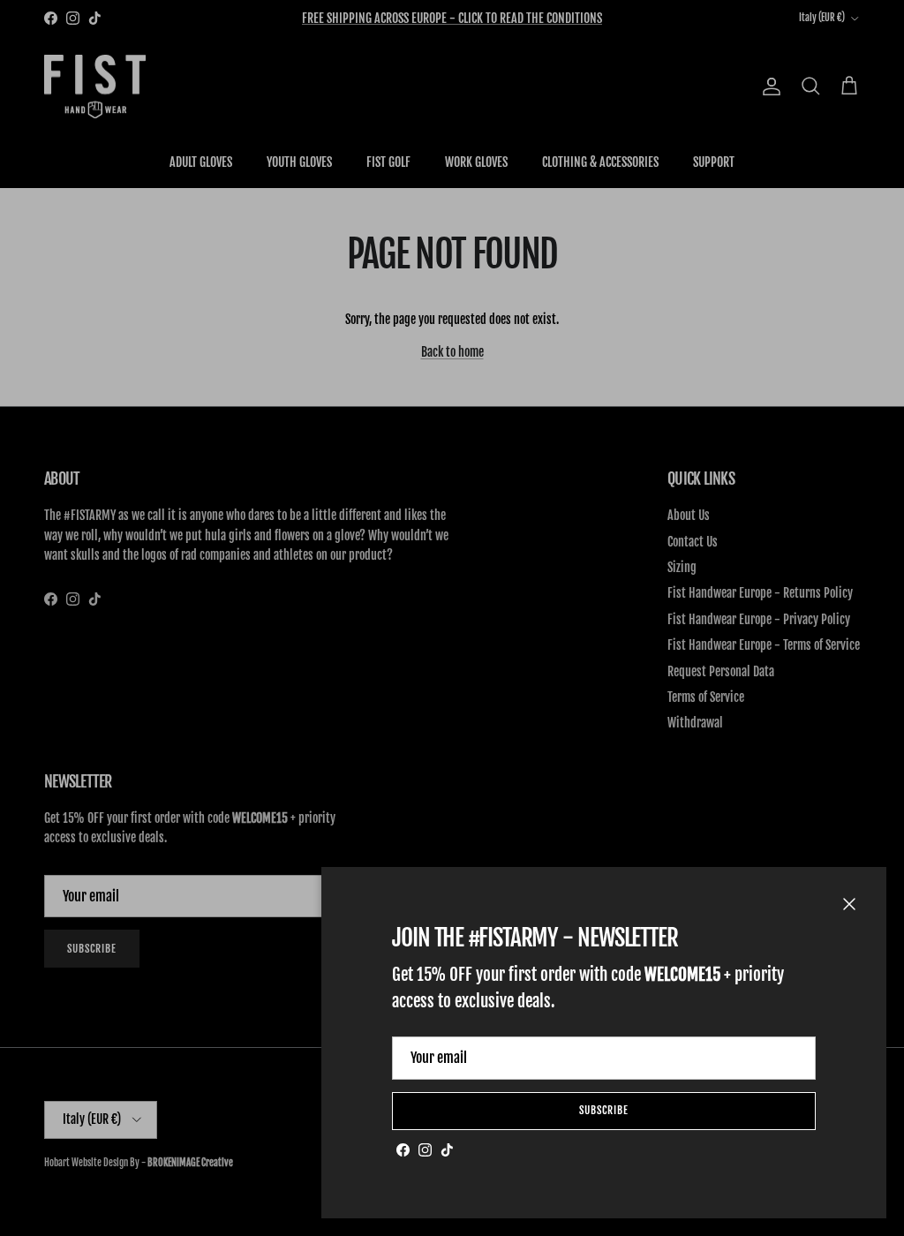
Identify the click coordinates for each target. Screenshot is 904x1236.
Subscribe (604, 1110)
